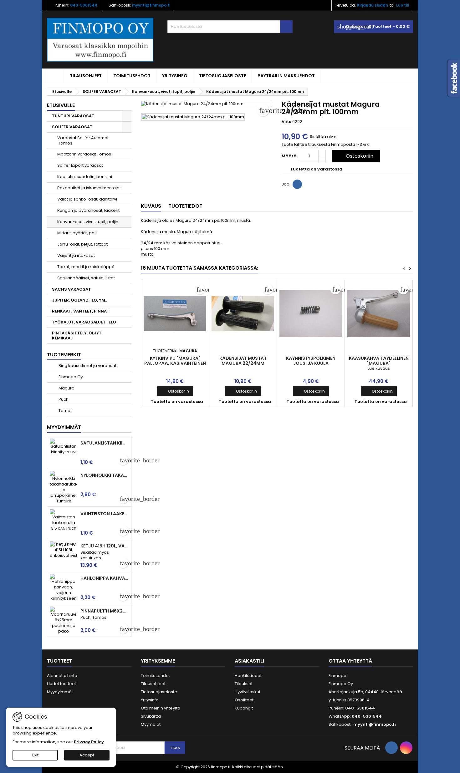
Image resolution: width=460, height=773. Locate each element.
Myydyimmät (64, 427)
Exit (35, 755)
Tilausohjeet (86, 76)
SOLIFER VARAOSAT (72, 127)
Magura (66, 388)
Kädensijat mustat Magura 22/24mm (243, 360)
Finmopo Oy (70, 377)
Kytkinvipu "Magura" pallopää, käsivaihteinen (175, 360)
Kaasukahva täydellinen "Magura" (379, 360)
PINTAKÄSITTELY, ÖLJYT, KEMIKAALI (77, 335)
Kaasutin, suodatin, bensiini (84, 177)
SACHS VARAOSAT (71, 289)
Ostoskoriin (355, 156)
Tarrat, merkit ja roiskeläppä (86, 267)
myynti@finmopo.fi (151, 5)
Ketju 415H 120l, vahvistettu (104, 545)
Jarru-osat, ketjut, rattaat (82, 244)
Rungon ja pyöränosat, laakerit (88, 210)
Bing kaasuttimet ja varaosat (87, 366)
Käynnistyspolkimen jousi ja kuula (310, 360)
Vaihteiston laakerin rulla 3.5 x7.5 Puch (104, 513)
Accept (86, 755)
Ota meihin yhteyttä (160, 708)
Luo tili (402, 5)
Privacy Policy (89, 742)
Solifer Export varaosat (80, 165)
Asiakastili (249, 660)
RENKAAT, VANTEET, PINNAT (81, 311)
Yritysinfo (174, 76)
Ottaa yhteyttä (350, 660)
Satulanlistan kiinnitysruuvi (104, 442)
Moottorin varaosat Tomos (84, 154)
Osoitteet (244, 700)
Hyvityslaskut (247, 692)
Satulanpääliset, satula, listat (86, 278)
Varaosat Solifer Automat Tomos (83, 140)
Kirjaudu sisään (372, 5)
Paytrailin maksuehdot (286, 76)
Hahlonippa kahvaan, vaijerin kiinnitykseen (104, 578)
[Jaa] (297, 184)
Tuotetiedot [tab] (185, 206)
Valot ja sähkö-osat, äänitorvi (87, 199)
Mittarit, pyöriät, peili (77, 233)
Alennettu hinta (62, 676)
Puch (63, 399)
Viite (286, 122)
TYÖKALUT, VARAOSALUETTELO (84, 322)
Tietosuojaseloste (222, 76)
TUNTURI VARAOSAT (73, 116)
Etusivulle (61, 105)
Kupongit (244, 708)
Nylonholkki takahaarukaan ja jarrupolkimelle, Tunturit (104, 475)
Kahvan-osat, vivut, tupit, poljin (87, 222)
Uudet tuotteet (61, 684)
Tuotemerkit (64, 354)
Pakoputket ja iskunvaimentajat (89, 188)
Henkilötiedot (248, 676)
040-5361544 (83, 5)
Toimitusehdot (132, 76)
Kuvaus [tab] (151, 206)
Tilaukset (244, 684)
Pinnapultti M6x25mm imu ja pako (104, 610)
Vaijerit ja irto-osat (76, 255)
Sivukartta (151, 716)
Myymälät (151, 724)
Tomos (65, 411)
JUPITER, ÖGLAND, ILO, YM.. (79, 300)
